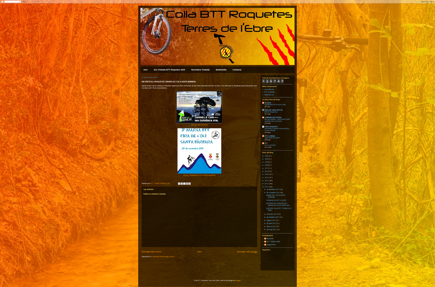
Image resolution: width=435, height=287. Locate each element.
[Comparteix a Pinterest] (189, 184)
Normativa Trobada (200, 70)
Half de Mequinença (271, 112)
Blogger (238, 280)
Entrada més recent (152, 251)
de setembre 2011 (273, 217)
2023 (267, 156)
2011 (267, 187)
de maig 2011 (272, 229)
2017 (267, 168)
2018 (267, 165)
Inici (146, 70)
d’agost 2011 (271, 220)
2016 (267, 171)
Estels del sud (269, 95)
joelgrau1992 (271, 245)
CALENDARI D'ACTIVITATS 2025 (275, 105)
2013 (267, 180)
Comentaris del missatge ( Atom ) (163, 256)
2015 (267, 174)
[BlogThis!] (182, 184)
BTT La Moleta (269, 92)
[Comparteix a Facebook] (187, 184)
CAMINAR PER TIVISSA (273, 117)
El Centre (268, 103)
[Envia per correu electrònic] (179, 184)
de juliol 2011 (272, 223)
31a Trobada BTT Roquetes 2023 (169, 70)
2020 (267, 159)
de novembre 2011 (273, 192)
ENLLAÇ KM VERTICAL (199, 125)
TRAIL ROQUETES (271, 127)
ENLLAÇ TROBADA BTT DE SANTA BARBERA (199, 175)
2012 (267, 184)
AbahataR (270, 238)
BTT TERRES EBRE (273, 242)
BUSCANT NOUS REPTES (274, 110)
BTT (266, 143)
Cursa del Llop (269, 89)
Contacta (237, 70)
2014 (267, 177)
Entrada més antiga (247, 251)
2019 (267, 162)
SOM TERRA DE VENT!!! (272, 138)
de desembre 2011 (273, 189)
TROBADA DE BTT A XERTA (276, 200)
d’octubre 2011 (272, 214)
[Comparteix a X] (184, 184)
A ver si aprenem (270, 145)
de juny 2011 (271, 226)
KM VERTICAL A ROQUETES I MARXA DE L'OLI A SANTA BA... (278, 204)
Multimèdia (221, 70)
